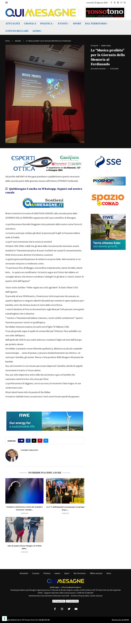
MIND (126, 620)
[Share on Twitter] (34, 441)
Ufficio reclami (16, 31)
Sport (77, 23)
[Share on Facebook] (28, 441)
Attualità (12, 23)
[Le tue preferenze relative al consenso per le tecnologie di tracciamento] (4, 618)
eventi (63, 23)
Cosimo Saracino (99, 68)
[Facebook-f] (55, 609)
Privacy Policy (59, 601)
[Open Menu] (6, 2)
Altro (36, 31)
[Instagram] (118, 3)
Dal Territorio (96, 23)
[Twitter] (115, 3)
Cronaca (30, 23)
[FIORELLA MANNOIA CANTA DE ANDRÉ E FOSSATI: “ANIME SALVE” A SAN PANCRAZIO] (24, 491)
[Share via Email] (45, 441)
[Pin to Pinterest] (39, 441)
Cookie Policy (73, 601)
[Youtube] (121, 3)
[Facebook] (111, 3)
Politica (46, 23)
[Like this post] (22, 441)
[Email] (125, 3)
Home (7, 41)
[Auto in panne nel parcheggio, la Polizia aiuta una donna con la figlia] (24, 529)
